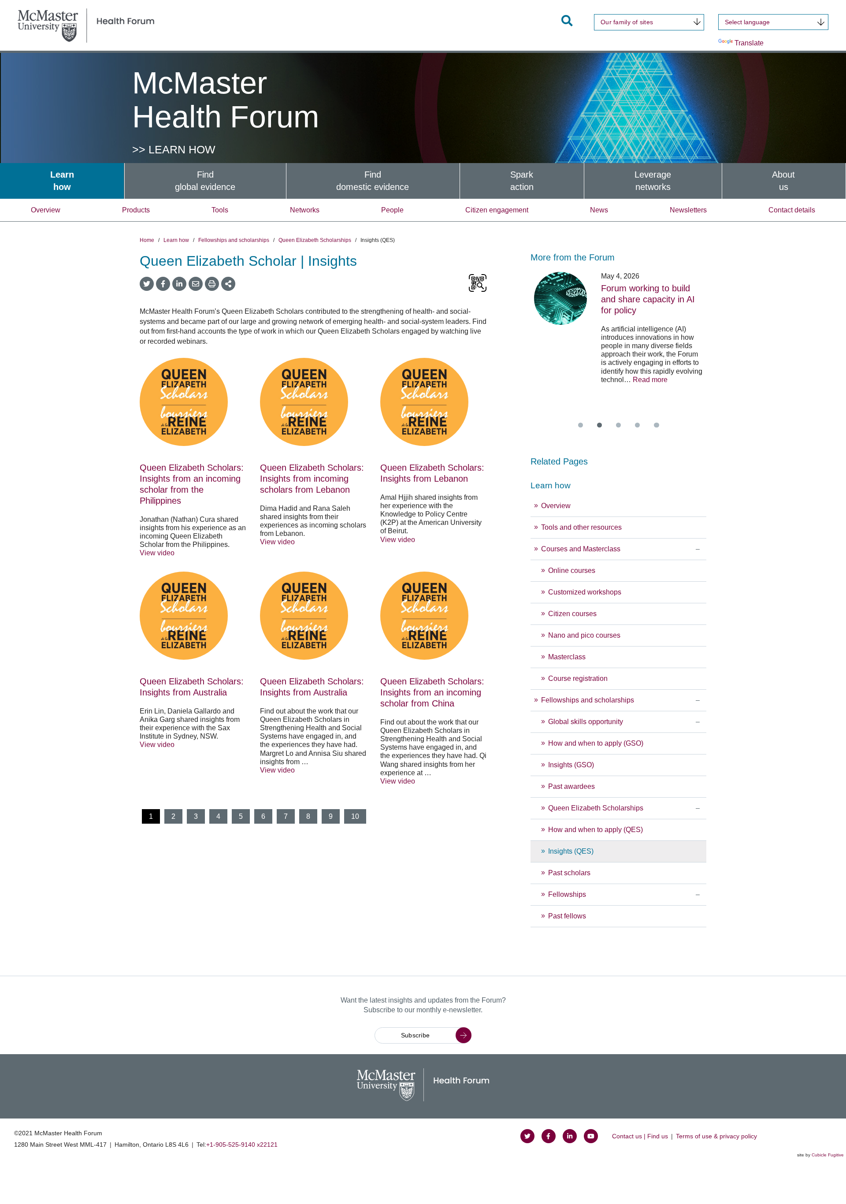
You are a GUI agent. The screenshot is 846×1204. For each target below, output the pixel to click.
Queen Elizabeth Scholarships (314, 240)
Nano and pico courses (584, 635)
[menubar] (423, 181)
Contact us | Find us (640, 1136)
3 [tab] (618, 425)
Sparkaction (522, 181)
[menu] (618, 701)
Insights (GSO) (571, 765)
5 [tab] (656, 425)
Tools (220, 210)
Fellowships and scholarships (233, 240)
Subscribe (415, 1035)
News (599, 210)
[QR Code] (477, 284)
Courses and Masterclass (580, 549)
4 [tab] (637, 425)
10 (355, 816)
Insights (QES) (571, 851)
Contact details (791, 210)
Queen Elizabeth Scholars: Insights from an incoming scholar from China (432, 692)
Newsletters (688, 210)
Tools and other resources (581, 527)
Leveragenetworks (652, 181)
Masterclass (567, 657)
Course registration (578, 678)
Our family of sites (627, 22)
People (392, 210)
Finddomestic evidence (372, 181)
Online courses (571, 570)
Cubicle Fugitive (828, 1154)
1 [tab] (580, 425)
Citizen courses (572, 613)
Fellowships (567, 894)
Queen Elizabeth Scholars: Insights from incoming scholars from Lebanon (312, 478)
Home (147, 240)
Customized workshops (584, 592)
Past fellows (567, 916)
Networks (304, 210)
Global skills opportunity (586, 721)
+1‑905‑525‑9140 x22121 (242, 1144)
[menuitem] (62, 181)
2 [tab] (599, 425)
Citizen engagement (496, 210)
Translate (749, 43)
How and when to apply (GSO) (595, 743)
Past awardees (571, 786)
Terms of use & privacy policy (716, 1136)
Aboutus (783, 181)
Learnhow (62, 181)
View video (157, 553)
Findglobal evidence (205, 181)
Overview (45, 210)
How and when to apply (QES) (595, 829)
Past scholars (569, 873)
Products (136, 210)
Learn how (176, 240)
